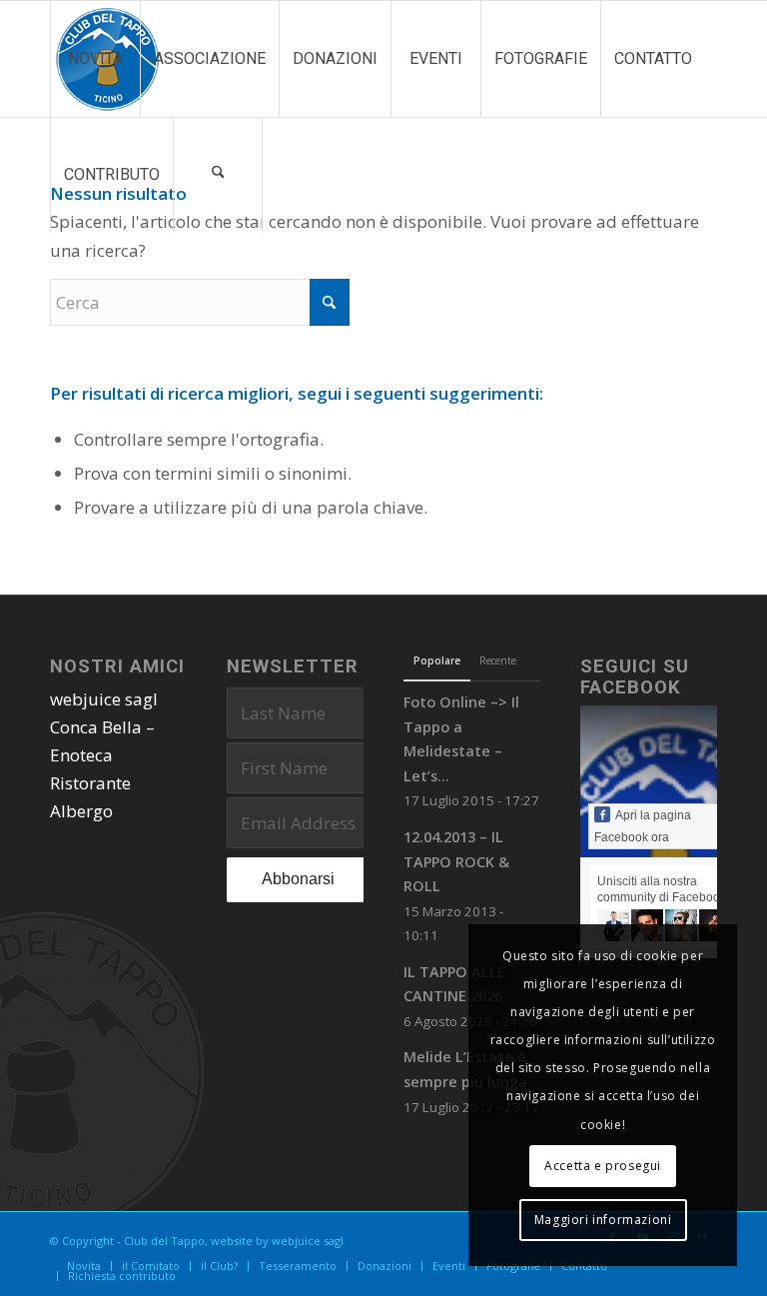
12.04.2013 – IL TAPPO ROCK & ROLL (456, 861)
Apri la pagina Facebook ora (642, 826)
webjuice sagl (104, 698)
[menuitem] (95, 59)
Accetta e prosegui (602, 1165)
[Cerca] (218, 175)
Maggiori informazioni (603, 1219)
